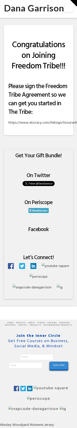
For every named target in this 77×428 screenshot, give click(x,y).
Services (21, 323)
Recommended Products (57, 325)
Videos (41, 323)
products (35, 325)
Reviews (52, 323)
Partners (10, 325)
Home (10, 323)
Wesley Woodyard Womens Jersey (27, 425)
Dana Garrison (34, 8)
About (31, 323)
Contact (23, 325)
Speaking (64, 323)
